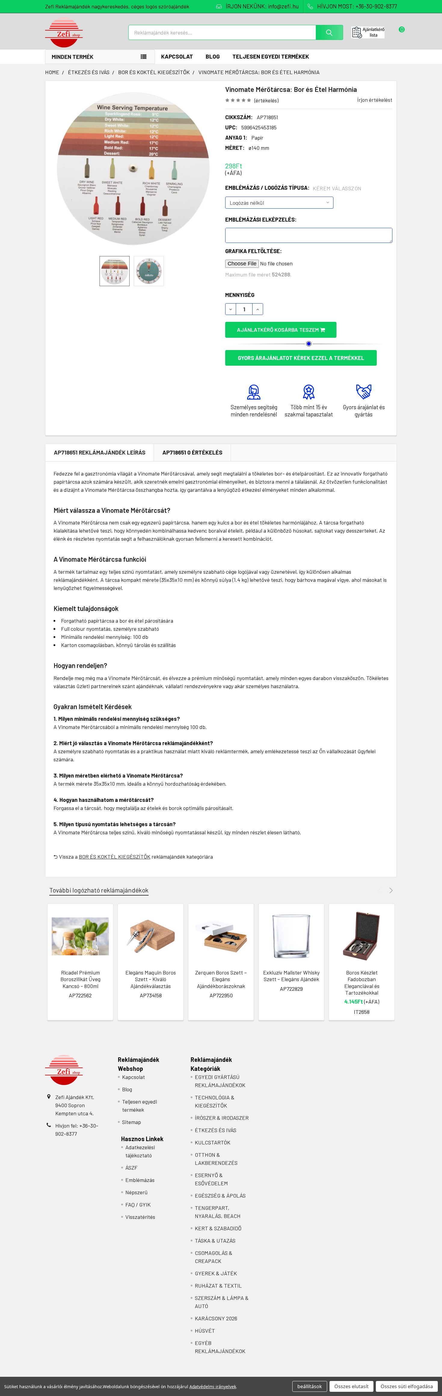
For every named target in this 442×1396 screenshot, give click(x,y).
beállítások (309, 1386)
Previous (380, 890)
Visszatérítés (140, 1216)
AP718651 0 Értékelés (192, 452)
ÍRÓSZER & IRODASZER (222, 1117)
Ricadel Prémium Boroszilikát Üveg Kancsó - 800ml (80, 979)
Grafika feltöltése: (253, 251)
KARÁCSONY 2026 (216, 1318)
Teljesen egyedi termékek (270, 56)
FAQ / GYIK (138, 1204)
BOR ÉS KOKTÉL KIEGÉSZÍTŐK (114, 856)
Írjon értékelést (374, 99)
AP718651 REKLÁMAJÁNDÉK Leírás (100, 452)
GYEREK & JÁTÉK (216, 1273)
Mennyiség (239, 295)
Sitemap (131, 1122)
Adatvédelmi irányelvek (212, 1386)
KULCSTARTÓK (212, 1142)
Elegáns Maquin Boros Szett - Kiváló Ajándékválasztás (150, 979)
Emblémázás (140, 1180)
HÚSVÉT (205, 1330)
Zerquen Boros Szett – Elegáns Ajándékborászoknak (221, 979)
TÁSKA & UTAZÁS (215, 1240)
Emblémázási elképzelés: (260, 219)
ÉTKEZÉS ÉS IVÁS (215, 1130)
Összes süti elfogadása (407, 1386)
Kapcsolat (177, 56)
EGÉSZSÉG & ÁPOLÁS (220, 1195)
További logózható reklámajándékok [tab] (99, 890)
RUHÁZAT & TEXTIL (218, 1285)
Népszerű (136, 1192)
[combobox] (235, 32)
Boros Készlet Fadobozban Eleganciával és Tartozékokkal (361, 982)
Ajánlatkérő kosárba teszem (278, 329)
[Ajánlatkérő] (374, 32)
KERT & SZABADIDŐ (218, 1228)
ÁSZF (131, 1167)
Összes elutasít (351, 1386)
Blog (213, 56)
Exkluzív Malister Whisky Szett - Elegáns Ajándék (291, 976)
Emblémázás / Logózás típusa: (293, 188)
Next (390, 890)
